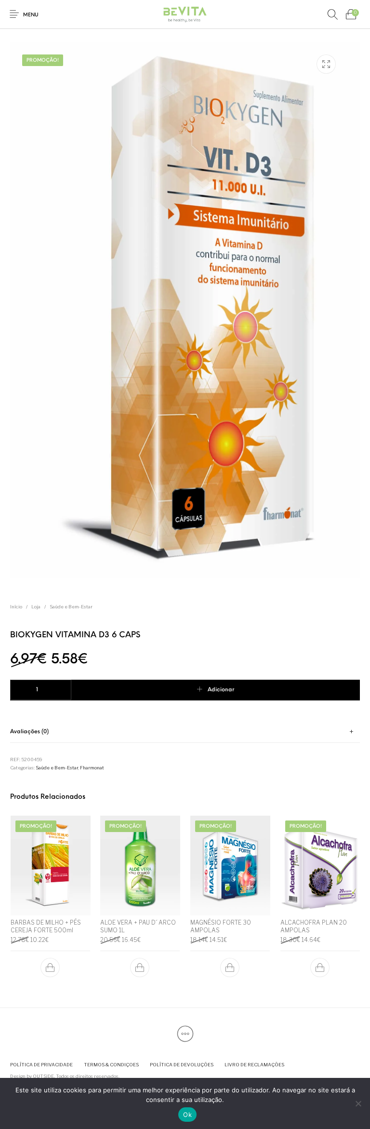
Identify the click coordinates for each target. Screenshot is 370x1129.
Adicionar (221, 690)
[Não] (358, 1103)
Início (16, 606)
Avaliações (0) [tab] (29, 732)
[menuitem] (41, 1064)
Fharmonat (92, 767)
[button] (50, 967)
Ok (187, 1114)
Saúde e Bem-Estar (71, 606)
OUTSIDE (43, 1076)
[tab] (185, 732)
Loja (35, 606)
